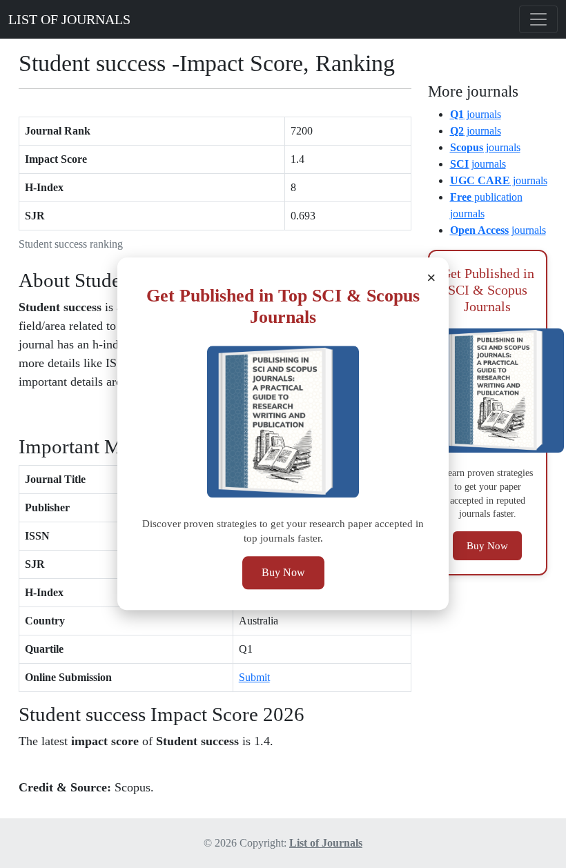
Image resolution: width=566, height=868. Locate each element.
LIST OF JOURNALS (69, 19)
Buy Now (283, 573)
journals (475, 114)
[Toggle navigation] (538, 19)
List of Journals (325, 843)
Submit (254, 677)
